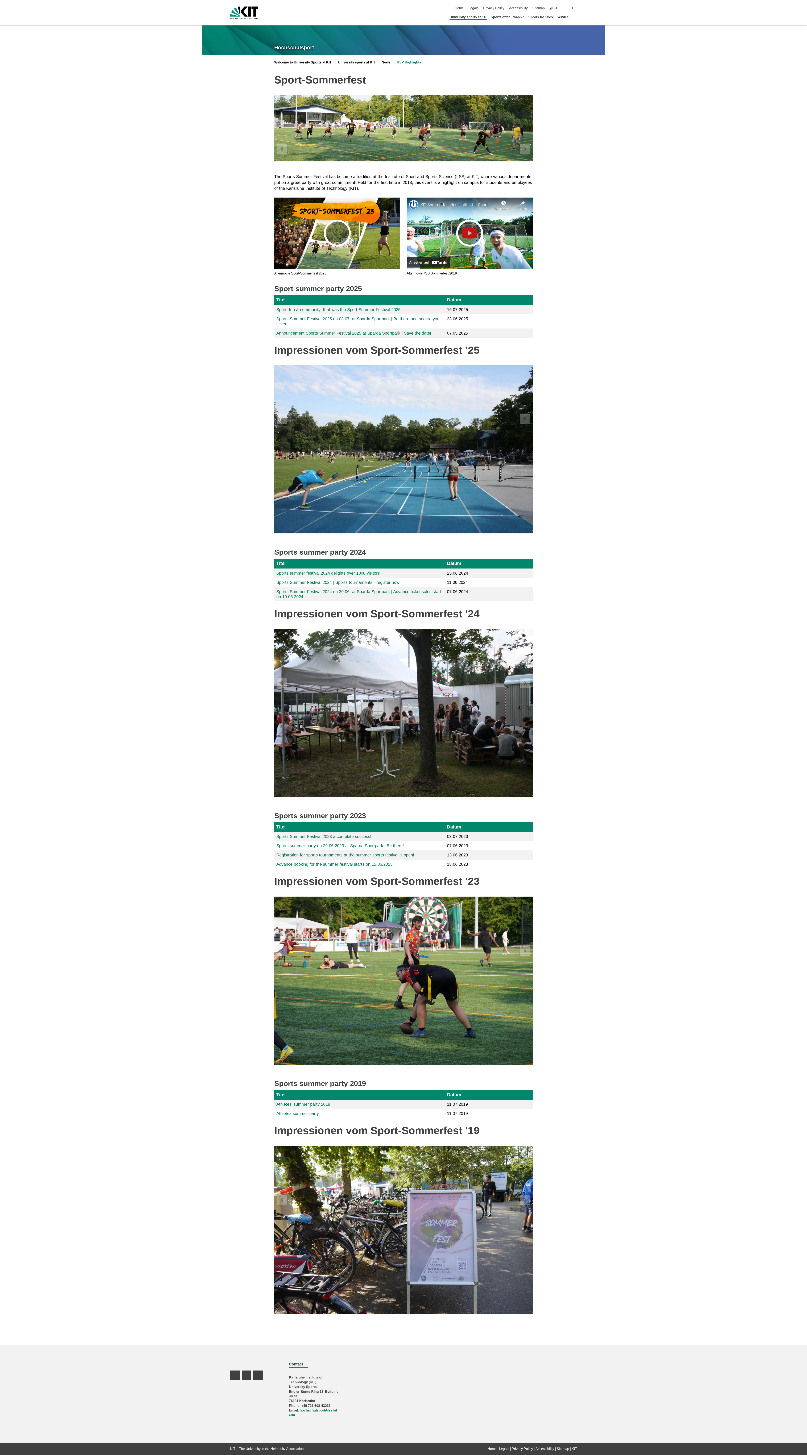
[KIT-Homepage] (244, 13)
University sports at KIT (468, 17)
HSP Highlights (409, 62)
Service (563, 17)
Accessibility (518, 8)
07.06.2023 (457, 845)
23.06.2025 (457, 319)
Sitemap (538, 8)
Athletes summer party (297, 1113)
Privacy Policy (493, 8)
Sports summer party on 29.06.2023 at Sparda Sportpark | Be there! (340, 845)
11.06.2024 (457, 582)
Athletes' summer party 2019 (303, 1104)
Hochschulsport (294, 47)
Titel (281, 299)
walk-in (519, 17)
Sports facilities (540, 17)
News (386, 62)
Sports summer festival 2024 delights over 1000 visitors (328, 573)
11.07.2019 (457, 1104)
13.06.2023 (457, 855)
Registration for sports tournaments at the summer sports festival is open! (345, 855)
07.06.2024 (457, 591)
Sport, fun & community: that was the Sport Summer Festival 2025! (339, 309)
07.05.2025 (457, 333)
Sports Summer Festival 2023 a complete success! (323, 836)
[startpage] (575, 17)
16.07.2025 (457, 309)
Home (459, 8)
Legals (473, 8)
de (574, 8)
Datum (454, 299)
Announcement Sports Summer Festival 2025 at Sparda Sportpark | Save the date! (353, 333)
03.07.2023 (457, 836)
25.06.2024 (457, 573)
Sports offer (500, 17)
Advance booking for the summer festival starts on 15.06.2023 (334, 864)
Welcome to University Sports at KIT (303, 62)
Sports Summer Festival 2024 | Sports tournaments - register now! (338, 582)
